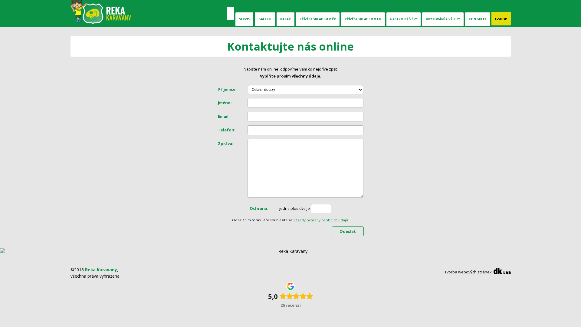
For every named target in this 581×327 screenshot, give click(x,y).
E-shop (501, 19)
